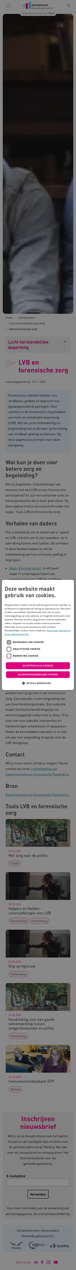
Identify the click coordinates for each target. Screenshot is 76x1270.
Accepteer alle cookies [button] (38, 665)
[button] (38, 683)
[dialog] (38, 635)
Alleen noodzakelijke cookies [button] (38, 674)
